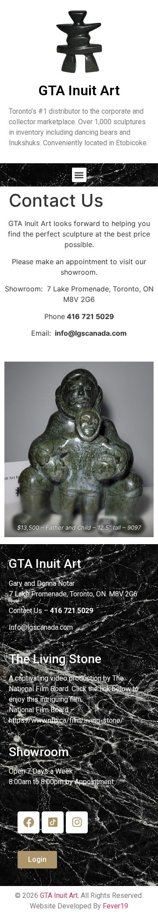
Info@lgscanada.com (41, 627)
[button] (79, 175)
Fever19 (115, 906)
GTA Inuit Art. (59, 895)
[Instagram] (77, 822)
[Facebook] (29, 822)
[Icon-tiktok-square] (53, 822)
